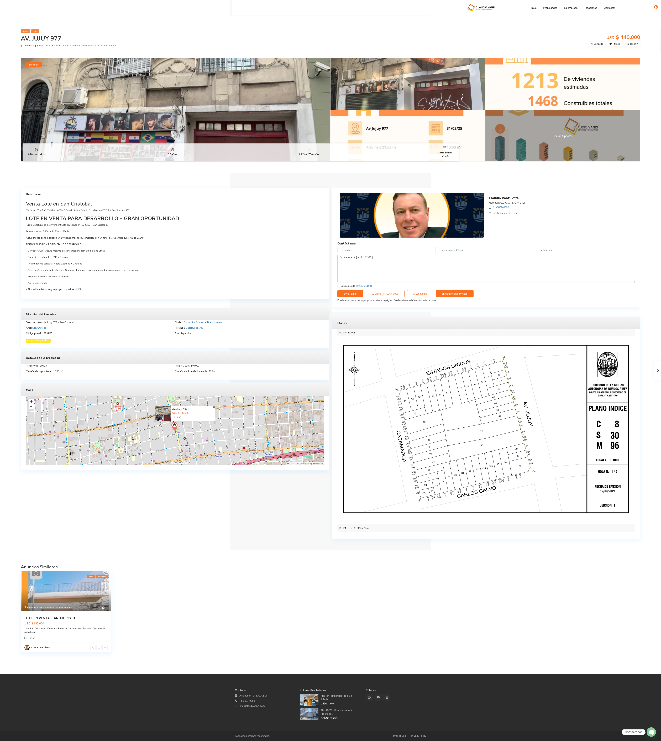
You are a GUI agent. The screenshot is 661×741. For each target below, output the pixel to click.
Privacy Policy (418, 735)
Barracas (31, 607)
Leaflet (292, 463)
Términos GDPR (364, 285)
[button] (175, 426)
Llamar (386, 293)
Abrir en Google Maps (38, 340)
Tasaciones (590, 7)
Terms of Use (398, 735)
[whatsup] (369, 697)
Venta (25, 31)
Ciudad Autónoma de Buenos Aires (81, 45)
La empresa (571, 7)
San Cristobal (108, 45)
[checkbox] (338, 286)
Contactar (609, 7)
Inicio (534, 7)
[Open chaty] (651, 732)
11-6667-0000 (501, 207)
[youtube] (378, 697)
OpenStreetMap (305, 463)
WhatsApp (421, 293)
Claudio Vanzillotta (504, 198)
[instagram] (386, 697)
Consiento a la (356, 285)
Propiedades (550, 7)
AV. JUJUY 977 (180, 408)
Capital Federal (194, 327)
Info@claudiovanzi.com (505, 213)
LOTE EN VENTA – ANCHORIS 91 (49, 618)
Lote (35, 31)
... (37, 632)
